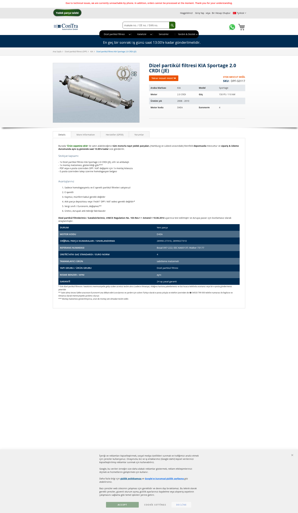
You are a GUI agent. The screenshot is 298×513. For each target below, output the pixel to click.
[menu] (149, 34)
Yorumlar (139, 134)
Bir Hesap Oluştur (221, 13)
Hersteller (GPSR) (114, 134)
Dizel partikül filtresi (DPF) (76, 51)
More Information (86, 134)
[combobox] (149, 25)
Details (61, 134)
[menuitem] (115, 34)
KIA (92, 51)
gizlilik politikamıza (131, 478)
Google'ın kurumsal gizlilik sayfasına (164, 478)
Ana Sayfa (57, 51)
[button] (239, 13)
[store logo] (66, 26)
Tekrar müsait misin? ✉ (163, 78)
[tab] (62, 134)
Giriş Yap (199, 13)
